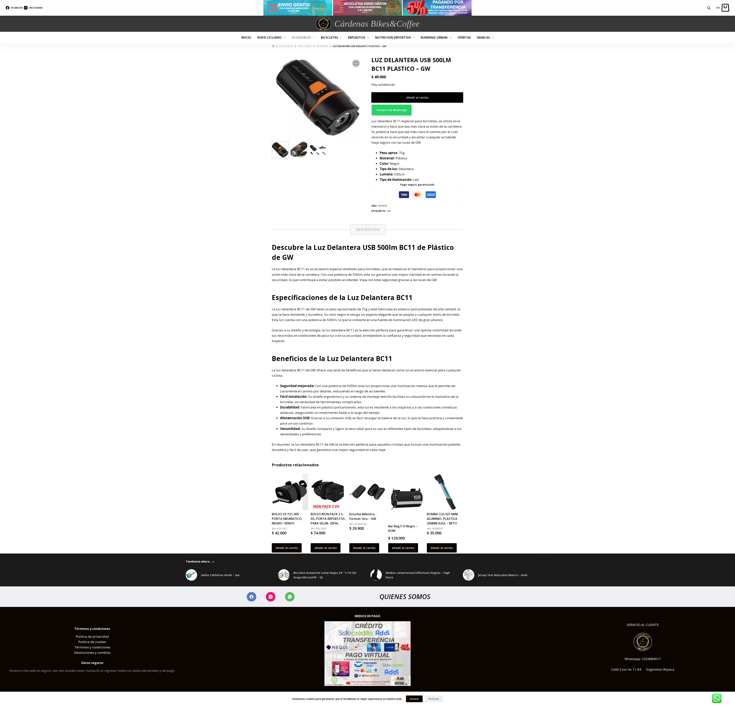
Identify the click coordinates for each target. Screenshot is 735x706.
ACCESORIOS (301, 37)
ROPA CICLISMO (269, 37)
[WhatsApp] (290, 597)
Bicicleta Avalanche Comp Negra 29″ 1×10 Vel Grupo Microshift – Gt (324, 575)
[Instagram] (270, 597)
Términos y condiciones (92, 647)
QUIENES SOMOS (404, 596)
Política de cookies (92, 642)
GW (389, 211)
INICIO (246, 37)
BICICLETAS (329, 37)
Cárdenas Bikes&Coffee (376, 24)
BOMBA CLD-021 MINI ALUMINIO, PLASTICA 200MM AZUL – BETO (442, 518)
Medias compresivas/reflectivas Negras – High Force (418, 575)
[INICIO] (273, 46)
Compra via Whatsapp (391, 110)
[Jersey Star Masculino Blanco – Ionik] (468, 575)
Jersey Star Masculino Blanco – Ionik (502, 575)
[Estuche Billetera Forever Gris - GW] (367, 492)
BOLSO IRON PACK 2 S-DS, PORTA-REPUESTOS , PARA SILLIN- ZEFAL (328, 518)
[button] (417, 110)
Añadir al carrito (417, 97)
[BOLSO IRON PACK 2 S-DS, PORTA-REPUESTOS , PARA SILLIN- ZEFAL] (329, 492)
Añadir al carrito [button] (287, 548)
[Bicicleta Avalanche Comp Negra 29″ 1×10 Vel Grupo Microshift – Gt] (284, 575)
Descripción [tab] (368, 229)
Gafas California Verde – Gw (220, 575)
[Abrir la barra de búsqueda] (709, 7)
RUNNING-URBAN (434, 37)
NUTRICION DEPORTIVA (393, 37)
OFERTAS (464, 37)
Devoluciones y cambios (92, 652)
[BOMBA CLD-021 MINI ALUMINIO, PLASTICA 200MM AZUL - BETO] (445, 492)
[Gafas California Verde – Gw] (191, 575)
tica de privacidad (95, 636)
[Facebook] (251, 597)
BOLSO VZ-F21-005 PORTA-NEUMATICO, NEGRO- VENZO (287, 518)
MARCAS (483, 37)
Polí (79, 636)
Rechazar (433, 698)
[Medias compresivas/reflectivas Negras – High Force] (376, 575)
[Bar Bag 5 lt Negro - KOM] (406, 498)
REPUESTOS (356, 37)
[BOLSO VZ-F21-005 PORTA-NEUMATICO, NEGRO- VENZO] (290, 492)
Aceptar (414, 698)
